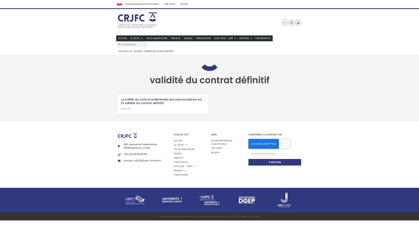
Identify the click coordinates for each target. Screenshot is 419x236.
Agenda (188, 38)
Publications (203, 38)
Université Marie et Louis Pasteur (142, 4)
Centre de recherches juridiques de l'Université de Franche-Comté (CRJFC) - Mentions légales (210, 216)
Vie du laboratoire (156, 38)
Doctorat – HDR (223, 38)
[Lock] (298, 23)
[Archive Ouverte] (285, 23)
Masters (244, 38)
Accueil (122, 38)
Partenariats (263, 38)
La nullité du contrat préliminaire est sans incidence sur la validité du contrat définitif (161, 101)
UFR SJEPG (169, 4)
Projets (175, 38)
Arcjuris (184, 4)
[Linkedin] (291, 23)
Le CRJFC (135, 38)
